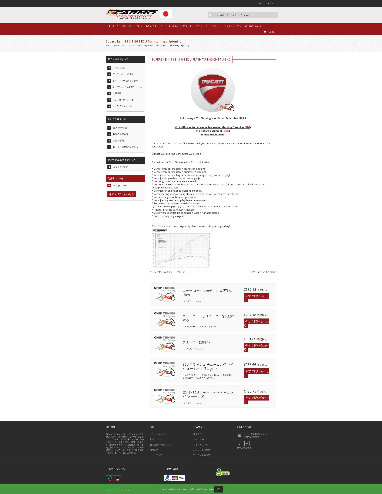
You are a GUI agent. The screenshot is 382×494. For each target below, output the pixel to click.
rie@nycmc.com (120, 185)
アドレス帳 (198, 439)
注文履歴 (197, 434)
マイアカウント (200, 444)
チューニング (212, 26)
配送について (156, 439)
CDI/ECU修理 (119, 67)
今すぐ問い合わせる (256, 298)
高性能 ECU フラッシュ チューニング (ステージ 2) (208, 395)
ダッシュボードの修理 (123, 74)
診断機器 (117, 93)
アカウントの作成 (201, 455)
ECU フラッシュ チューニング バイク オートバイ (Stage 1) (208, 366)
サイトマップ (156, 455)
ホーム (115, 26)
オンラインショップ (122, 106)
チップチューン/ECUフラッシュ (127, 86)
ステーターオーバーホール (125, 99)
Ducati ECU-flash (135, 45)
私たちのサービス (131, 26)
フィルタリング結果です (161, 272)
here (211, 489)
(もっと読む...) (129, 452)
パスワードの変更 (201, 449)
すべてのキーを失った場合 (125, 80)
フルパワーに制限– (196, 342)
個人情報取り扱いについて (162, 444)
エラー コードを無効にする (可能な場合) (208, 293)
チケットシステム (158, 434)
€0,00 (271, 31)
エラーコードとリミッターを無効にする (208, 318)
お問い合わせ (255, 26)
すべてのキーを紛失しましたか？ (184, 26)
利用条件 (154, 449)
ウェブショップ (231, 26)
